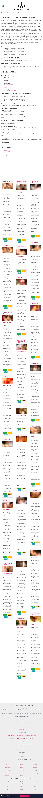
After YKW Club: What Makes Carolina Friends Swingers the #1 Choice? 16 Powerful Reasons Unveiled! (21, 735)
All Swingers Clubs (21, 9)
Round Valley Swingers (20, 495)
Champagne (5, 245)
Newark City (35, 312)
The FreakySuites (34, 303)
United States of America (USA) (13, 12)
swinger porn (22, 744)
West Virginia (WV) (7, 775)
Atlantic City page (7, 79)
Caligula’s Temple (6, 181)
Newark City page (7, 87)
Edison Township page (8, 84)
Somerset (18, 504)
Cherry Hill (7, 509)
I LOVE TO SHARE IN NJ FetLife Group (7, 564)
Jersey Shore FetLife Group (21, 182)
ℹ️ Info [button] (5, 240)
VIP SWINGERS (34, 490)
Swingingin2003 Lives (34, 243)
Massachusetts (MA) (7, 767)
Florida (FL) (35, 764)
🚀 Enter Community (24, 796)
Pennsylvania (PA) (7, 148)
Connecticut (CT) (21, 764)
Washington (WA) (35, 773)
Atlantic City (21, 568)
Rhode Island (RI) (7, 772)
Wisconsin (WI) (21, 775)
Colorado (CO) (7, 764)
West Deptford (9, 254)
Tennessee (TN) (21, 772)
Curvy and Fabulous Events (7, 313)
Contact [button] (9, 239)
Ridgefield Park (22, 256)
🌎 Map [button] (5, 239)
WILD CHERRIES (34, 549)
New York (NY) (7, 150)
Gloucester (4, 254)
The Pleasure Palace (35, 363)
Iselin (35, 252)
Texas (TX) (35, 772)
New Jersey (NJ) (6, 574)
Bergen (18, 256)
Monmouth (18, 286)
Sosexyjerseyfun (20, 618)
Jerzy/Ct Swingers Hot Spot (21, 247)
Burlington (18, 443)
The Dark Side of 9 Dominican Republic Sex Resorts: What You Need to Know (21, 738)
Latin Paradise (20, 277)
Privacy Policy (21, 727)
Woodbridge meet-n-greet (35, 614)
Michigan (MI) (21, 767)
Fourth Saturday (6, 439)
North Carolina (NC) (21, 770)
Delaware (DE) (7, 151)
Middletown (22, 286)
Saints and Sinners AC (21, 559)
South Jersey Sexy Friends (35, 182)
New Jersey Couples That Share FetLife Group (21, 341)
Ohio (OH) (35, 770)
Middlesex (4, 322)
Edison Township (9, 322)
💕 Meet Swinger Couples (34, 796)
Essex (32, 312)
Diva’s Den (5, 376)
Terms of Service (21, 729)
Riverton (22, 443)
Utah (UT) (7, 773)
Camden (4, 509)
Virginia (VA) (21, 773)
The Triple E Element (35, 426)
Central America (6, 12)
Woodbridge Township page (10, 90)
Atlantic (18, 568)
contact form (25, 749)
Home (2, 12)
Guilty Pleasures (6, 500)
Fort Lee (35, 499)
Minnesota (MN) (35, 767)
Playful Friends (20, 435)
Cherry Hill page (7, 81)
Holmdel (36, 557)
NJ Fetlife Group (20, 407)
